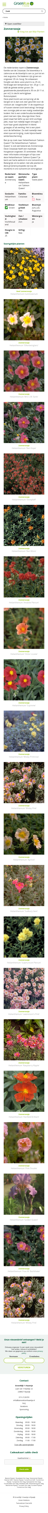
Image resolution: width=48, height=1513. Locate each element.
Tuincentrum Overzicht (24, 1503)
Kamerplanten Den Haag (33, 1482)
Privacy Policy (24, 1506)
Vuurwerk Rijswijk (36, 1485)
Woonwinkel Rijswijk (12, 1485)
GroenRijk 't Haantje (24, 1385)
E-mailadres (34, 1356)
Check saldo (24, 1469)
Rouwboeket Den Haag (22, 1478)
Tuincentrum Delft (29, 1480)
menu (4, 4)
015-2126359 (24, 1397)
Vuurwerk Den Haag (24, 1485)
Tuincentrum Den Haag (24, 1487)
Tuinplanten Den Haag (19, 1482)
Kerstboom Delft (23, 1483)
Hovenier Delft (8, 1480)
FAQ (24, 1403)
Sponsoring (24, 1409)
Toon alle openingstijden (24, 1444)
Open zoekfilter (14, 23)
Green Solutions (24, 1500)
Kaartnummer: (24, 1458)
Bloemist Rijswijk (10, 1478)
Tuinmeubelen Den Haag (11, 1483)
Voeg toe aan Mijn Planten (32, 31)
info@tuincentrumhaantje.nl (24, 1400)
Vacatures (24, 1406)
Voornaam (13, 1356)
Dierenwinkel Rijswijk (36, 1478)
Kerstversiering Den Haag (36, 1483)
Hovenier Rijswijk (19, 1480)
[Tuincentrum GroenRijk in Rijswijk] (24, 4)
